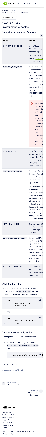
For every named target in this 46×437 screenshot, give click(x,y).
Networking (20, 3)
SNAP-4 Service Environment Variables (15, 13)
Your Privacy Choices (9, 415)
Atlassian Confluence (9, 434)
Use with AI (9, 18)
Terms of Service (8, 417)
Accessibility (6, 420)
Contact (4, 428)
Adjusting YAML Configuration (25, 294)
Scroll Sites (28, 431)
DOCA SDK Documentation (28, 3)
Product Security (7, 425)
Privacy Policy (6, 412)
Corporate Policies (8, 422)
